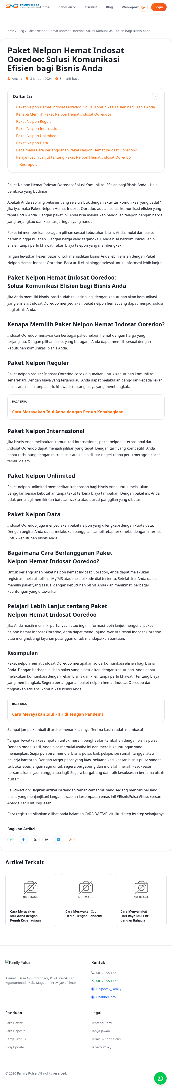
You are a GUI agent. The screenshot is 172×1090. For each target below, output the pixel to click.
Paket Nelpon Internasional (39, 128)
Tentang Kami (101, 1023)
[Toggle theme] (143, 7)
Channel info (106, 997)
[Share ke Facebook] (23, 839)
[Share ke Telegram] (58, 839)
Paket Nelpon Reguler (34, 121)
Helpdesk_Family (108, 989)
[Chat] (160, 1078)
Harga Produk (15, 1039)
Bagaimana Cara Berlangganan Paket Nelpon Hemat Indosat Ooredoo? (76, 150)
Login (159, 7)
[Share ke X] (35, 839)
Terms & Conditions (106, 1039)
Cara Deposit (15, 1031)
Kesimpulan (30, 164)
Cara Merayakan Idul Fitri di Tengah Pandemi (57, 714)
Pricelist (91, 7)
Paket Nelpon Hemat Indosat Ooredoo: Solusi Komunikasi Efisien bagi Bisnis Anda (85, 107)
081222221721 (107, 981)
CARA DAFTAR (96, 813)
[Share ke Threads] (46, 839)
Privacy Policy (101, 1047)
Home (44, 7)
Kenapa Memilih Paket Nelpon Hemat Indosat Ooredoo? (63, 114)
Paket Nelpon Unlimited (36, 135)
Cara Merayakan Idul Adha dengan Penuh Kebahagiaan (68, 411)
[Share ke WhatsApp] (11, 839)
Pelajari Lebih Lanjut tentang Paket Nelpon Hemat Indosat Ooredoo (73, 157)
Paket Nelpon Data (32, 142)
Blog (109, 7)
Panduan (65, 7)
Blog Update (14, 1047)
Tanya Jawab (100, 1031)
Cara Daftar (14, 1023)
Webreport (130, 7)
